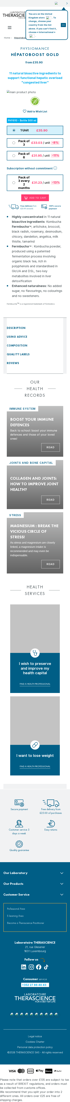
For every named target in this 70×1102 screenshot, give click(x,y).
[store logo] (18, 15)
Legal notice (35, 1036)
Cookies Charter (35, 1041)
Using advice (17, 337)
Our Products (13, 884)
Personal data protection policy (35, 1047)
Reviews (13, 363)
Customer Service (16, 894)
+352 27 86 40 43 (34, 985)
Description (16, 328)
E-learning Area (15, 916)
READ (51, 447)
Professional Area (16, 909)
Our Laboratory (15, 873)
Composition (17, 345)
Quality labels (18, 354)
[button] (61, 3)
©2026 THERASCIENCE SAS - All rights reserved (35, 1052)
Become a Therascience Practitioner (25, 923)
